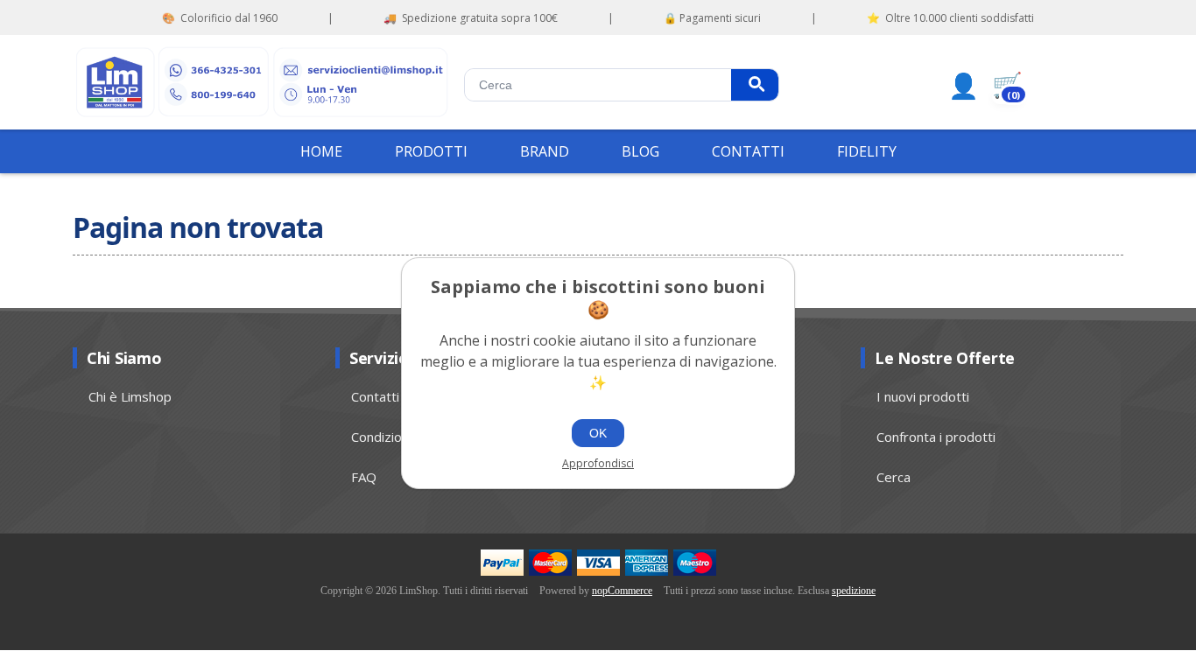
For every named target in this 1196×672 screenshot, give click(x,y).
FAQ (363, 477)
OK (598, 433)
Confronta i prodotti (935, 436)
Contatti (375, 396)
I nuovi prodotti (922, 396)
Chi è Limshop (130, 396)
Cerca (754, 85)
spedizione (854, 590)
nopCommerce (622, 590)
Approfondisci (598, 463)
